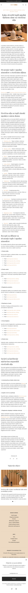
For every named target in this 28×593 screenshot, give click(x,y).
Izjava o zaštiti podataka (14, 522)
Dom (23, 10)
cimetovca (12, 92)
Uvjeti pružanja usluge (17, 584)
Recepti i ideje (14, 11)
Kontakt (14, 540)
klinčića (17, 92)
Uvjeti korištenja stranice (14, 524)
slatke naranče (22, 92)
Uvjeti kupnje (14, 515)
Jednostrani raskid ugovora (14, 526)
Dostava (14, 518)
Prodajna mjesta (14, 538)
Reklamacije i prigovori (14, 520)
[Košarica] (25, 5)
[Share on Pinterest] (16, 458)
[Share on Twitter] (13, 458)
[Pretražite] (23, 5)
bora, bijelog (13, 278)
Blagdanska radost (8, 212)
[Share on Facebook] (10, 458)
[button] (12, 501)
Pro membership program (14, 542)
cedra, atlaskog (13, 260)
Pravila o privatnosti (9, 584)
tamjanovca (12, 280)
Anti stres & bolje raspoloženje (12, 10)
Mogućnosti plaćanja (14, 517)
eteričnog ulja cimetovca (12, 258)
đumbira (12, 296)
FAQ (14, 536)
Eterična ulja (4, 92)
